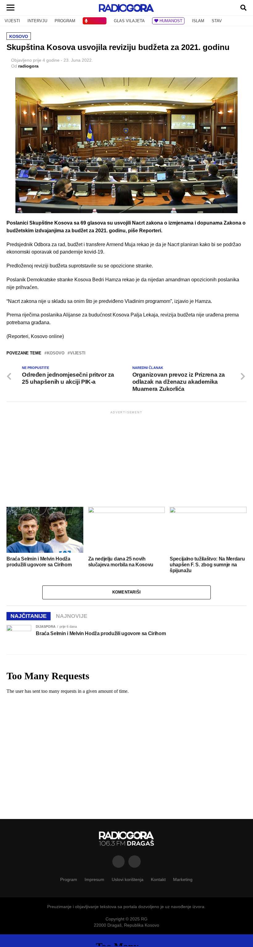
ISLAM (198, 21)
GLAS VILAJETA (129, 21)
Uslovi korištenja (127, 879)
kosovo (55, 353)
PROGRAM (65, 21)
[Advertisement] (126, 458)
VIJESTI (12, 21)
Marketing (183, 879)
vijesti (77, 353)
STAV (217, 21)
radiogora (28, 66)
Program (68, 879)
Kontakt (158, 879)
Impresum (94, 879)
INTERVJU (37, 21)
